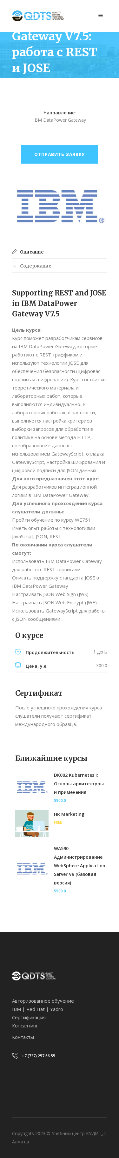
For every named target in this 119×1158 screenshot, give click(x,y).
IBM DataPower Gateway (38, 92)
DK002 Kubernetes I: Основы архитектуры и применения (79, 783)
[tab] (59, 252)
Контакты (23, 1037)
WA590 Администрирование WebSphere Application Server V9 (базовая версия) (79, 865)
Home (18, 84)
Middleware (43, 84)
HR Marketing (69, 814)
